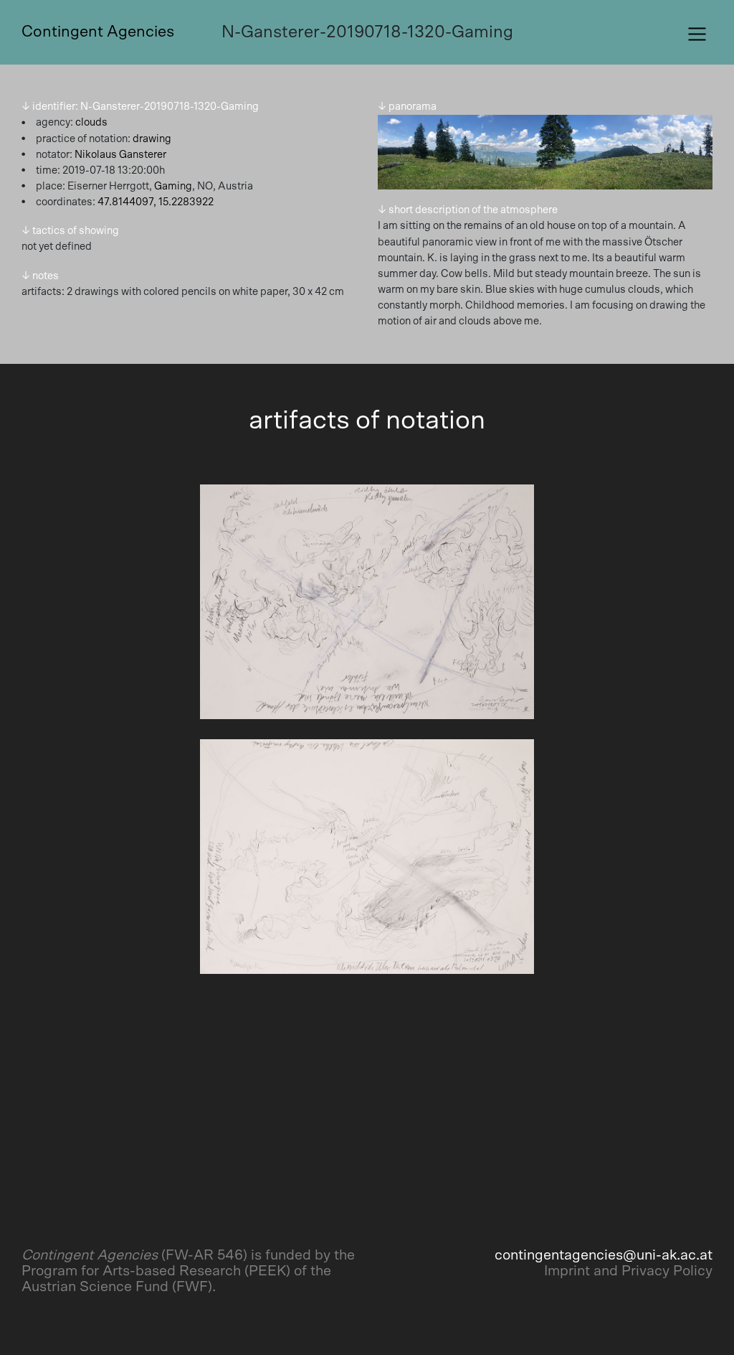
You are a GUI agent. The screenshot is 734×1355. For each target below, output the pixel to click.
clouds (91, 122)
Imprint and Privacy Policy (628, 1271)
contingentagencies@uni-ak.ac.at (603, 1255)
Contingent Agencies (98, 31)
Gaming (173, 186)
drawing (152, 138)
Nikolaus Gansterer (120, 154)
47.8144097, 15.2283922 (155, 202)
